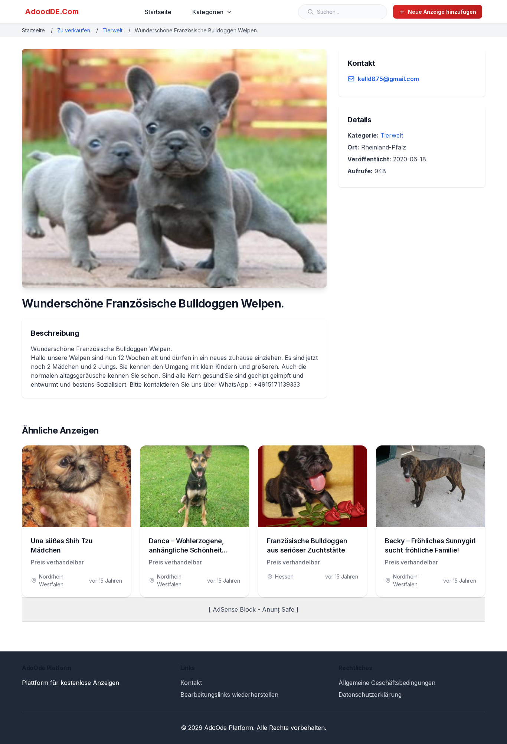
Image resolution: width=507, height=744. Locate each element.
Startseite (158, 12)
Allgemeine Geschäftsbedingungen (386, 682)
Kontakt (191, 682)
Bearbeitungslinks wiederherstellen (229, 694)
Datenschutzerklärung (370, 694)
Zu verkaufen (73, 30)
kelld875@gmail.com (388, 79)
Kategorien (207, 12)
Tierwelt (112, 30)
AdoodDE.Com (52, 11)
